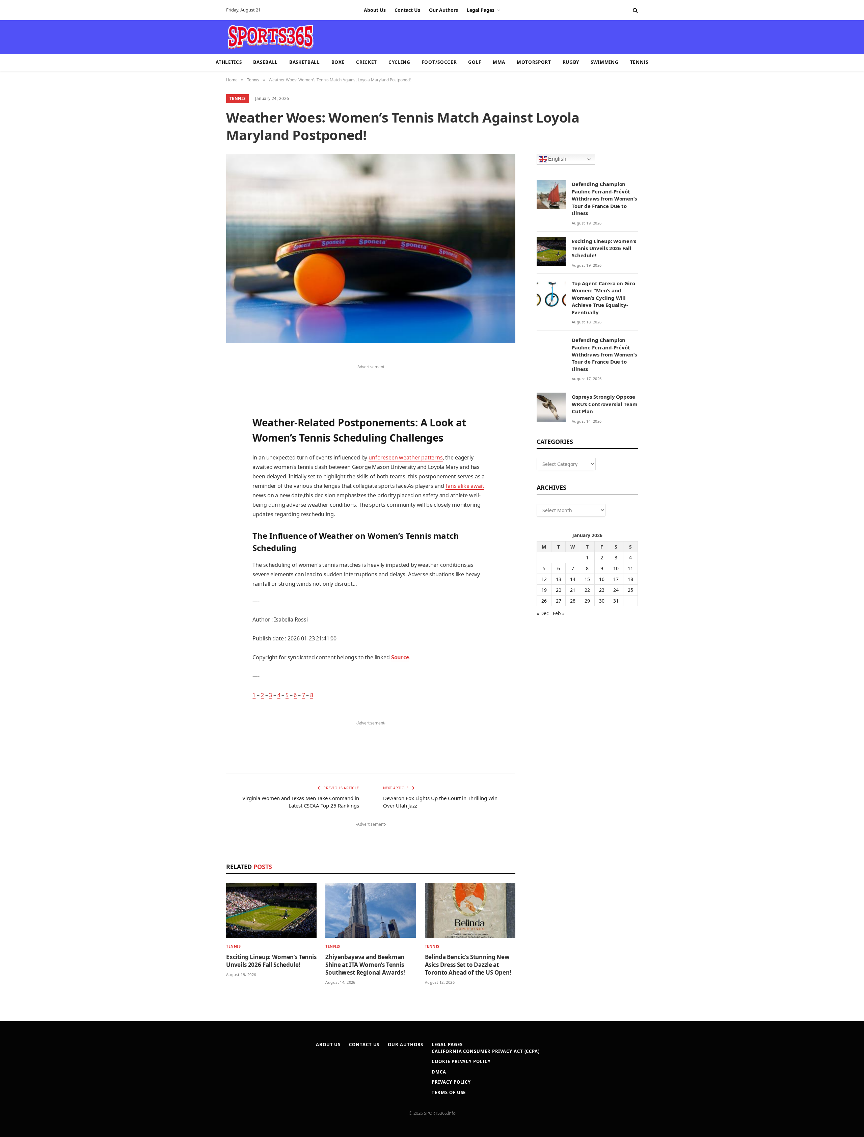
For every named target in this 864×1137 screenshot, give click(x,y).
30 (601, 601)
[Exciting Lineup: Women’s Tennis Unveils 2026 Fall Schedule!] (271, 910)
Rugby (571, 62)
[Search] (634, 10)
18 (630, 579)
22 (587, 590)
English (556, 159)
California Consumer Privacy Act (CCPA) (486, 1051)
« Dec (543, 613)
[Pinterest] (202, 428)
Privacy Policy (451, 1082)
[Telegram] (202, 514)
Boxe (338, 62)
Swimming (604, 62)
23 (601, 590)
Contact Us (407, 10)
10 (616, 568)
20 (558, 590)
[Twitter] (202, 393)
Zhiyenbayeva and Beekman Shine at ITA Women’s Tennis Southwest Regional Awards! (365, 964)
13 (558, 579)
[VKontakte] (202, 497)
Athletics (229, 62)
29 (587, 601)
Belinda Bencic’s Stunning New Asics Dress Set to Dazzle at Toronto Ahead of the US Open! (468, 964)
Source (400, 657)
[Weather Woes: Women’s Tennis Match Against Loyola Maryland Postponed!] (370, 248)
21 (572, 590)
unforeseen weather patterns (406, 457)
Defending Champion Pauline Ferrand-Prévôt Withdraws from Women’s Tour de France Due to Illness (604, 198)
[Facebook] (202, 376)
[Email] (202, 445)
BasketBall (304, 62)
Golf (474, 62)
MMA (499, 62)
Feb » (559, 613)
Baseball (265, 62)
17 (616, 579)
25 (630, 590)
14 (572, 579)
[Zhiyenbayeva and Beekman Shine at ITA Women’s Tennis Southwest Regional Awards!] (370, 910)
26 (544, 601)
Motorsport (534, 62)
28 (572, 601)
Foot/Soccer (439, 62)
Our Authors (443, 10)
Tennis (639, 62)
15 (587, 579)
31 (616, 601)
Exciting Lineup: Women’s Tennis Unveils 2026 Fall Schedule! (271, 961)
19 (544, 590)
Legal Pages (480, 10)
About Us (375, 10)
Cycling (399, 62)
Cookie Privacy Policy (461, 1061)
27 (558, 601)
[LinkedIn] (202, 411)
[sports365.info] (270, 37)
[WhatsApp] (202, 531)
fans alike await (465, 486)
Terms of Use (449, 1092)
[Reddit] (202, 479)
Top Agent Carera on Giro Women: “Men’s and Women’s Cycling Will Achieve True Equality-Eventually (603, 298)
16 (601, 579)
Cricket (366, 62)
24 (616, 590)
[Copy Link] (202, 548)
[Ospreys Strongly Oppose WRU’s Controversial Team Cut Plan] (551, 407)
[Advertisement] (471, 36)
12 (544, 579)
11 (630, 568)
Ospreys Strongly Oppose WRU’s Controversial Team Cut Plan (604, 404)
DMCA (439, 1072)
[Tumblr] (202, 462)
